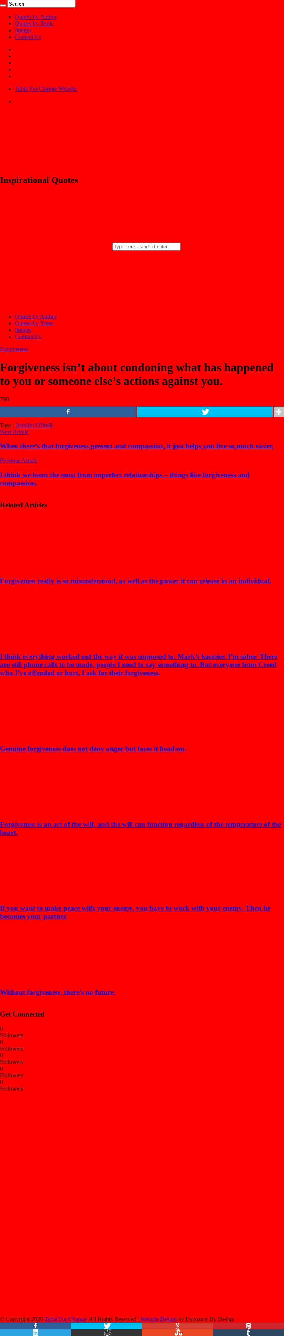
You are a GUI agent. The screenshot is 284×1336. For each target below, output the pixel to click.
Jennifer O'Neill (34, 425)
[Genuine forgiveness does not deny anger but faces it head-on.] (48, 734)
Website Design (158, 1319)
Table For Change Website (46, 89)
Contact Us (28, 37)
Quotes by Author (36, 17)
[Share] (68, 412)
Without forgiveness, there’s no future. (57, 992)
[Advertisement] (55, 1203)
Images (23, 30)
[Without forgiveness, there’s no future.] (48, 978)
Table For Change (65, 1319)
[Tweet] (205, 412)
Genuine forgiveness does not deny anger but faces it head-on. (93, 749)
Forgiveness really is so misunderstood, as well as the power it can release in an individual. (135, 581)
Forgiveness (14, 349)
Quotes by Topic (34, 23)
